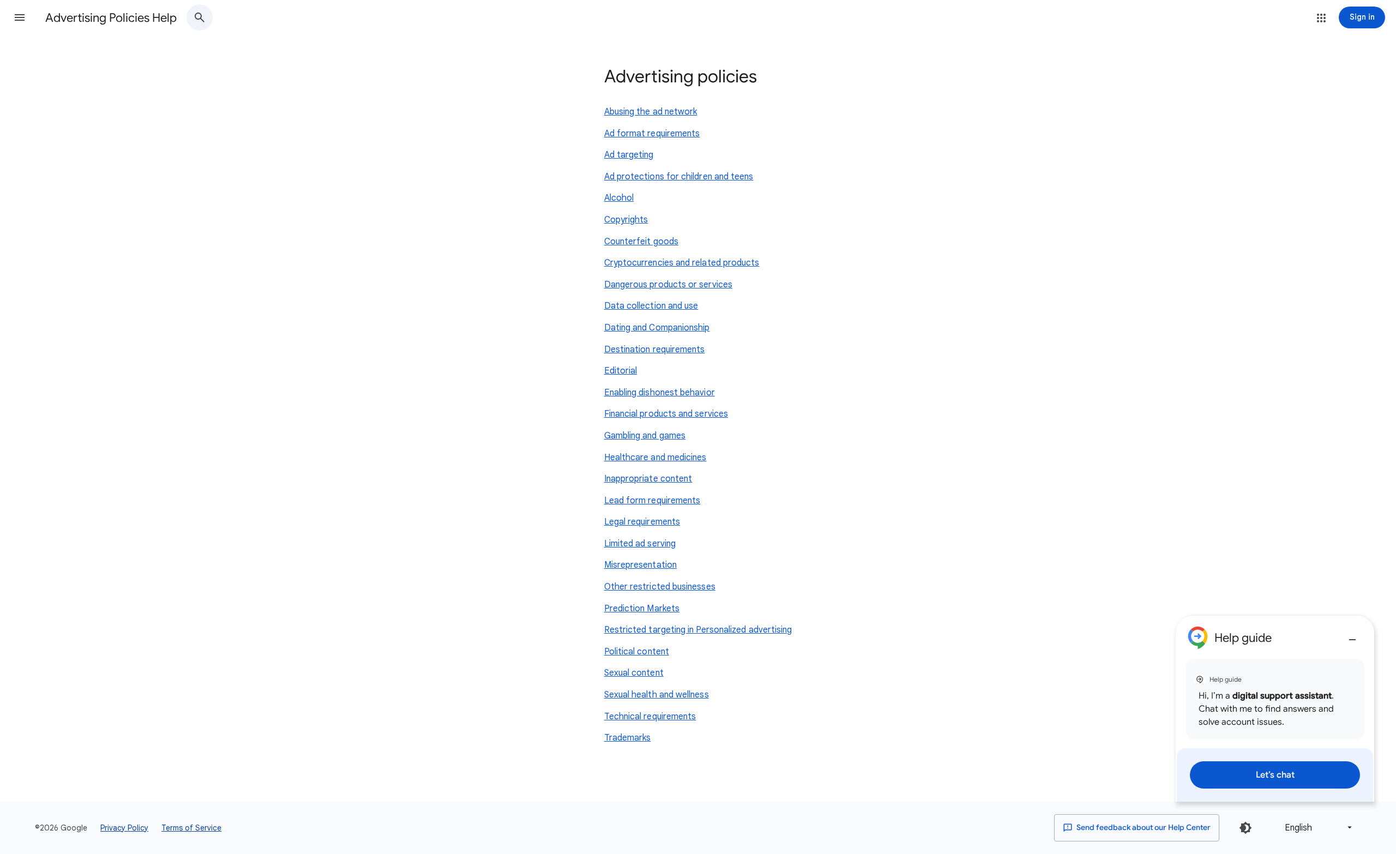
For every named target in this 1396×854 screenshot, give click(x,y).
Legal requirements (642, 521)
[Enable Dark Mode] (1245, 828)
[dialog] (1275, 709)
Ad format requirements (652, 133)
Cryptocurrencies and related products (682, 262)
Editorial (620, 370)
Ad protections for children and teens (679, 176)
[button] (20, 17)
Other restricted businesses (659, 586)
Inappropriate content (648, 478)
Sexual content (634, 672)
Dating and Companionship (657, 327)
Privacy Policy (124, 828)
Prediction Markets (641, 608)
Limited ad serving (640, 543)
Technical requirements (650, 716)
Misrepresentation (640, 565)
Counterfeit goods (641, 241)
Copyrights (626, 219)
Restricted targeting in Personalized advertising (698, 629)
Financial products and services (666, 413)
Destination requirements (654, 349)
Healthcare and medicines (655, 457)
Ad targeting (629, 154)
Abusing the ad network (650, 111)
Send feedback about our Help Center (1143, 827)
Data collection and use (651, 305)
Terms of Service (191, 828)
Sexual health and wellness (656, 694)
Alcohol (619, 198)
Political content (636, 651)
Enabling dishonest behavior (659, 392)
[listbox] (1316, 827)
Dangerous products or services (668, 284)
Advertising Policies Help (111, 17)
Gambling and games (644, 435)
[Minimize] (1352, 635)
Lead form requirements (652, 500)
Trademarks (627, 737)
